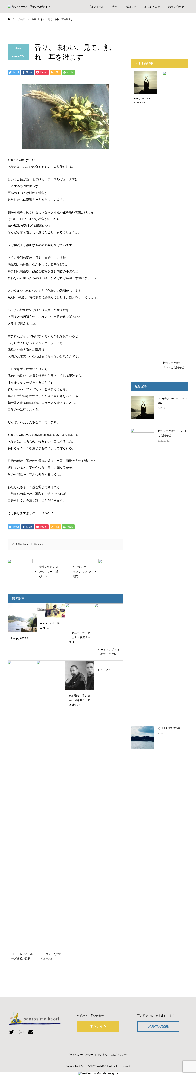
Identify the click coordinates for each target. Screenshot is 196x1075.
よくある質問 (152, 6)
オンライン (98, 1026)
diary (18, 47)
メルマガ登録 (158, 1026)
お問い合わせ (176, 6)
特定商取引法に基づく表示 (113, 1054)
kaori (26, 544)
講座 (114, 6)
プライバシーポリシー (80, 1054)
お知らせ (130, 6)
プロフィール (96, 6)
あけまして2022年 (169, 728)
